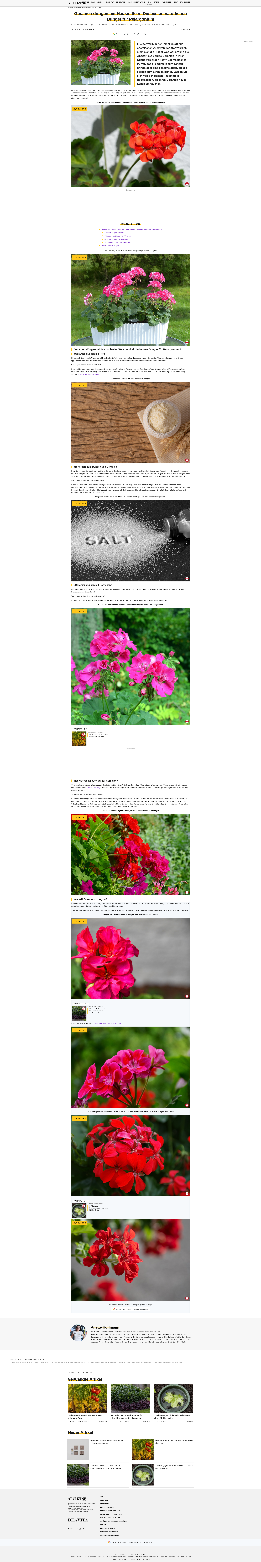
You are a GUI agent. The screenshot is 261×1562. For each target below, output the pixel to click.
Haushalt (110, 2)
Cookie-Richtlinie (107, 1528)
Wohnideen (167, 2)
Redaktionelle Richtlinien (111, 1514)
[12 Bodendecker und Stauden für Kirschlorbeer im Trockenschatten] (79, 1013)
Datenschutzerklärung (110, 1518)
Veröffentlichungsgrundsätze (113, 1521)
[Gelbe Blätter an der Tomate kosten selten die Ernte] (79, 739)
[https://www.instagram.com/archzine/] (175, 1507)
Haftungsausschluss (109, 1531)
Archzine (77, 3)
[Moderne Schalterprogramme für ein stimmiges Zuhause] (78, 1450)
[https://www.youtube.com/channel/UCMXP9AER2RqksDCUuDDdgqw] (182, 1507)
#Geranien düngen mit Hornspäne (116, 239)
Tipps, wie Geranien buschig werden (107, 1023)
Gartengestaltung (136, 2)
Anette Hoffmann (84, 29)
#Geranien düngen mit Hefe (114, 233)
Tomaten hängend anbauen (97, 1362)
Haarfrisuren (97, 2)
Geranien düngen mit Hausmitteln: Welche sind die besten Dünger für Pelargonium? (131, 229)
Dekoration (121, 2)
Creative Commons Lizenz (110, 1511)
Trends (157, 2)
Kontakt (103, 1524)
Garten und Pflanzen (94, 8)
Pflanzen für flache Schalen (120, 1362)
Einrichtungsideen (182, 2)
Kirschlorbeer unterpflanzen (39, 1362)
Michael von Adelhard (80, 1421)
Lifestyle (85, 2)
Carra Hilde (162, 1421)
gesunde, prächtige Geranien (88, 374)
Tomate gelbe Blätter (19, 1362)
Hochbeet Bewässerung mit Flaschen (168, 1362)
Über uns (104, 1500)
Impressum (104, 1504)
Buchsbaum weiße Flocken (142, 1362)
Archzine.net (79, 1499)
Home (70, 8)
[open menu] (191, 3)
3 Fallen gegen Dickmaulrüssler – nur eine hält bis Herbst (98, 1208)
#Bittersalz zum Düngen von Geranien (117, 236)
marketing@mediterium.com (82, 1529)
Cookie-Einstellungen (109, 1535)
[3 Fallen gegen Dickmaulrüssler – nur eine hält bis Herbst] (79, 1211)
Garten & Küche (136, 1331)
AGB (101, 1497)
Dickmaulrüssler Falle (59, 1362)
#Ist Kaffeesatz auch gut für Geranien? (117, 242)
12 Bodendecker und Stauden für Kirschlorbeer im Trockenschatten (99, 1011)
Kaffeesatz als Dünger (93, 787)
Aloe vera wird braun (77, 1362)
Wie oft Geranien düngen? (110, 246)
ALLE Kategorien (107, 1507)
